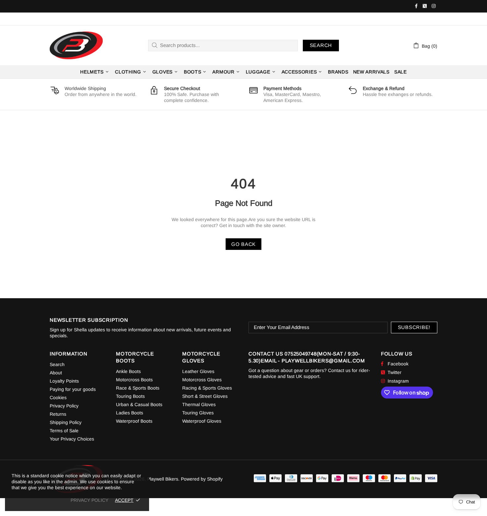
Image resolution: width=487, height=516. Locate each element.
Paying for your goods (73, 389)
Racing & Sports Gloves (207, 388)
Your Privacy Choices (72, 439)
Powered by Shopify (202, 479)
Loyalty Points (64, 381)
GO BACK (243, 244)
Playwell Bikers (76, 45)
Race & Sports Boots (137, 388)
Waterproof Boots (134, 421)
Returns (58, 414)
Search (321, 45)
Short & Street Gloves (205, 396)
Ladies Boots (129, 412)
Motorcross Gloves (202, 379)
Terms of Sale (64, 430)
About (56, 372)
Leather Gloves (198, 371)
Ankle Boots (128, 371)
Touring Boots (130, 396)
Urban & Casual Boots (139, 404)
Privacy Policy (64, 405)
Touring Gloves (198, 412)
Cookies (58, 397)
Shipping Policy (65, 422)
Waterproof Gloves (201, 421)
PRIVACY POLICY (89, 500)
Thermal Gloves (199, 404)
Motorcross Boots (134, 379)
